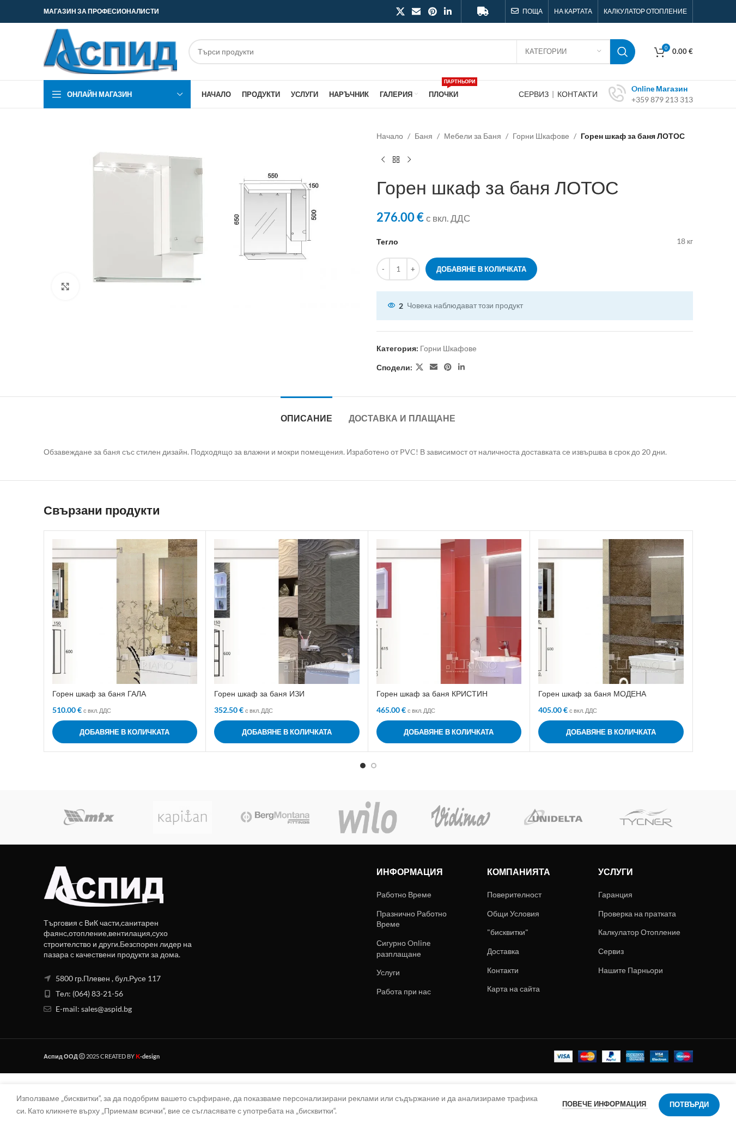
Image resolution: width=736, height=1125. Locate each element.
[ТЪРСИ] (622, 51)
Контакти (503, 970)
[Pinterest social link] (432, 11)
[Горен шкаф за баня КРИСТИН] (449, 611)
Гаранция (615, 894)
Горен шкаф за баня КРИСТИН (432, 693)
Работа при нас (403, 991)
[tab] (306, 413)
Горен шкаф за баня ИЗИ (259, 693)
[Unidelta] (553, 817)
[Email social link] (416, 11)
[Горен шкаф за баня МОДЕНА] (611, 611)
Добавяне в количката (481, 269)
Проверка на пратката (637, 913)
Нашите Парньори (630, 970)
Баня (424, 135)
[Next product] (409, 159)
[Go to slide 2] (373, 765)
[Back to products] (396, 159)
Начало (389, 135)
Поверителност (514, 894)
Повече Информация (605, 1103)
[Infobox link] (651, 94)
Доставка (503, 951)
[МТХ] (90, 817)
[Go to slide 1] (363, 765)
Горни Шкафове (541, 135)
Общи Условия (513, 913)
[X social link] (400, 11)
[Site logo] (111, 50)
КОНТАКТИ (577, 94)
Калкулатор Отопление (639, 932)
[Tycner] (646, 817)
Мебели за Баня (472, 135)
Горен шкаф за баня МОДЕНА (592, 693)
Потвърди (689, 1104)
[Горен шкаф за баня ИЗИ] (287, 611)
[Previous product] (383, 159)
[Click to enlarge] (65, 286)
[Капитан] (182, 817)
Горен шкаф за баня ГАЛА (99, 693)
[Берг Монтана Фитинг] (275, 817)
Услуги (388, 972)
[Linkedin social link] (447, 11)
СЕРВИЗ (534, 94)
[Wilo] (367, 817)
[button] (125, 731)
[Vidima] (461, 817)
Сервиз (611, 951)
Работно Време (403, 894)
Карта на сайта (513, 988)
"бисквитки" (507, 932)
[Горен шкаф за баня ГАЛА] (125, 611)
